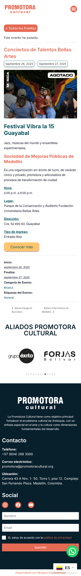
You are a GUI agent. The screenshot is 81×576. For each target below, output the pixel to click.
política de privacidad (58, 537)
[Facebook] (18, 505)
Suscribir (40, 547)
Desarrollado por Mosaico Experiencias (40, 572)
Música (8, 287)
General (9, 297)
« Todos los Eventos (21, 28)
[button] (73, 9)
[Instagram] (5, 505)
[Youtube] (31, 505)
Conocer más (21, 247)
